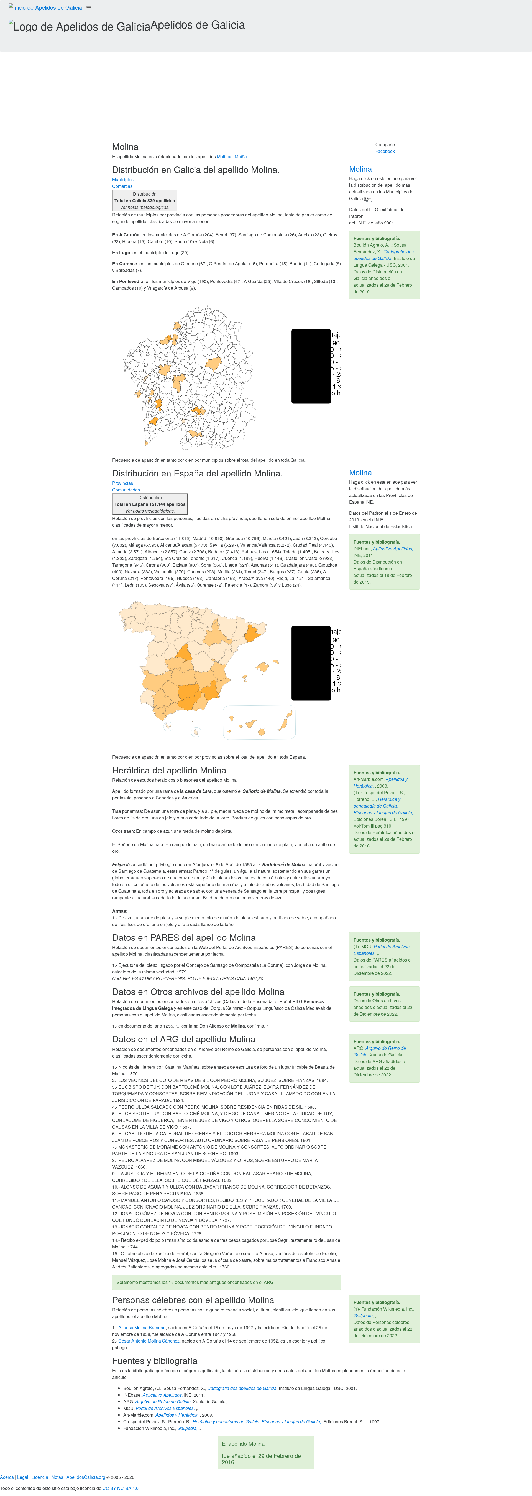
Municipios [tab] (123, 179)
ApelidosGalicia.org (85, 1477)
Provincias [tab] (122, 483)
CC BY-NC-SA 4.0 (121, 1488)
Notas (57, 1477)
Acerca (7, 1477)
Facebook (385, 151)
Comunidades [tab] (126, 489)
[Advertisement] (266, 99)
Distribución (144, 200)
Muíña (241, 156)
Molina (361, 168)
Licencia (40, 1477)
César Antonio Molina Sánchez (149, 1341)
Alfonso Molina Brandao (142, 1327)
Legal (22, 1477)
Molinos (224, 156)
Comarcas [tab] (122, 186)
